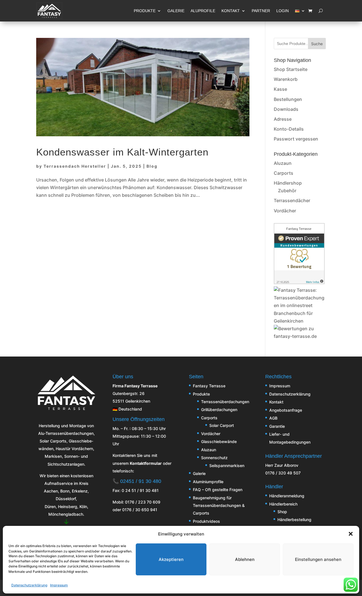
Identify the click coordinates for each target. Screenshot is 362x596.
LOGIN (282, 10)
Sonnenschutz (214, 457)
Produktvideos (206, 521)
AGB (273, 418)
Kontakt (276, 402)
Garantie (277, 426)
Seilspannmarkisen (226, 465)
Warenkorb (286, 79)
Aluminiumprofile (208, 481)
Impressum (59, 585)
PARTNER (261, 10)
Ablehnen (245, 559)
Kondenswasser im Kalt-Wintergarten (122, 152)
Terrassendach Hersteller (75, 166)
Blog (152, 166)
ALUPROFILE (203, 10)
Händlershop (288, 183)
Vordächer (285, 210)
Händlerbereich (283, 504)
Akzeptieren (171, 559)
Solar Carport (221, 425)
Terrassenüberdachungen (225, 401)
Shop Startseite (290, 69)
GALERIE (175, 10)
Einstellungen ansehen (318, 559)
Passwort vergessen (296, 139)
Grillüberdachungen (219, 409)
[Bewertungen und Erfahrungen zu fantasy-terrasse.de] (300, 336)
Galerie (199, 473)
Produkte (201, 394)
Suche (317, 43)
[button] (351, 534)
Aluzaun (283, 163)
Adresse (283, 119)
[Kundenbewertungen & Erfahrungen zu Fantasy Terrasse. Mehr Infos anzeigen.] (299, 282)
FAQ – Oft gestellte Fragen (217, 489)
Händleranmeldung (286, 495)
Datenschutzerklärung (29, 585)
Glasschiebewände (219, 441)
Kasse (280, 89)
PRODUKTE (145, 10)
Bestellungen (288, 99)
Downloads (286, 109)
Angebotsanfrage (285, 410)
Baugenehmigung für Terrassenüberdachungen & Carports (219, 505)
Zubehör (287, 190)
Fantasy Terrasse (209, 385)
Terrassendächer (292, 200)
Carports (283, 173)
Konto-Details (289, 129)
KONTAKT (230, 10)
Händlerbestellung (294, 519)
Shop (282, 511)
